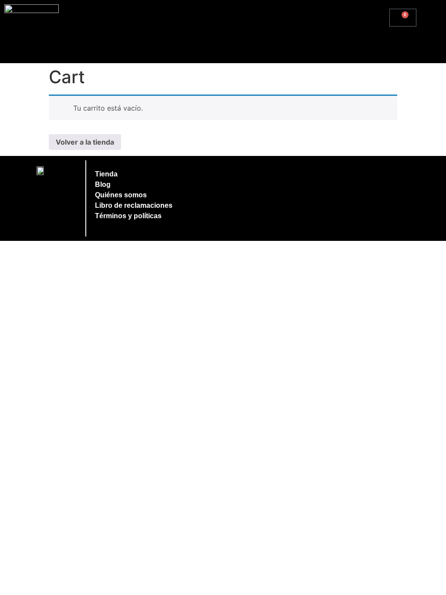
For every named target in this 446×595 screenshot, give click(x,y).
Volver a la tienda (85, 142)
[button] (431, 16)
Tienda (106, 174)
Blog (103, 184)
